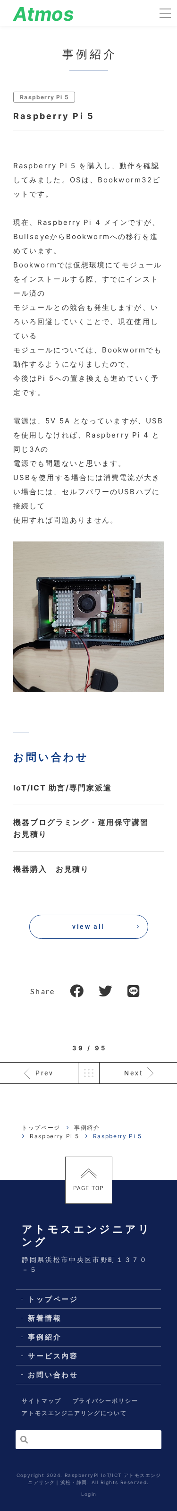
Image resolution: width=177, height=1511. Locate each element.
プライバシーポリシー (105, 1400)
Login (89, 1494)
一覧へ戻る (89, 1073)
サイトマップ (41, 1400)
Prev (44, 1073)
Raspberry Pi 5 (44, 97)
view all (88, 926)
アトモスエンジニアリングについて (74, 1413)
